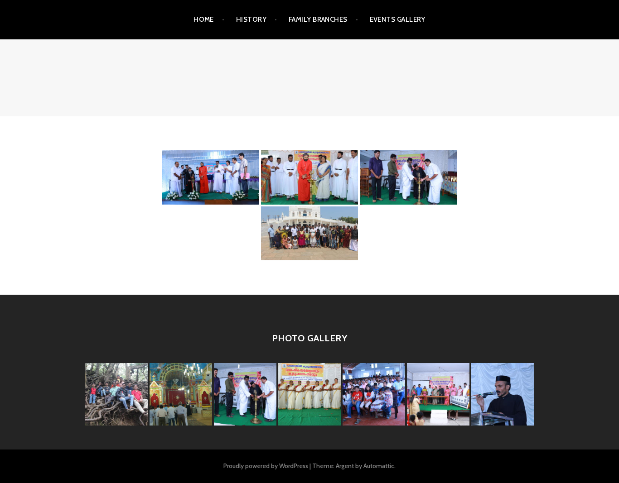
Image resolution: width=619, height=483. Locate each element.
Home (203, 19)
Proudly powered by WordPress (265, 466)
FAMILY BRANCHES (318, 19)
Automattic (378, 466)
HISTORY (251, 19)
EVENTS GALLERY (398, 19)
